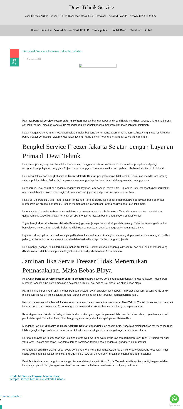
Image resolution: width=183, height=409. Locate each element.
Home (34, 30)
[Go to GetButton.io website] (174, 406)
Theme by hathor (10, 396)
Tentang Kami (100, 30)
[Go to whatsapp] (174, 398)
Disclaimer (135, 30)
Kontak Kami (119, 30)
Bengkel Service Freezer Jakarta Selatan (52, 51)
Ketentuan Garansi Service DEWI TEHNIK (65, 30)
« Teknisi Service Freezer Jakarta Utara (35, 376)
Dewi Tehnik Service (91, 7)
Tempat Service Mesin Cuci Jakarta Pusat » (37, 379)
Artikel (148, 30)
